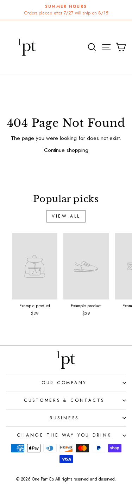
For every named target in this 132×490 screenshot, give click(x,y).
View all (66, 216)
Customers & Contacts (64, 400)
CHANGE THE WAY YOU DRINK (64, 435)
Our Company (64, 383)
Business (64, 418)
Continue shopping (66, 150)
